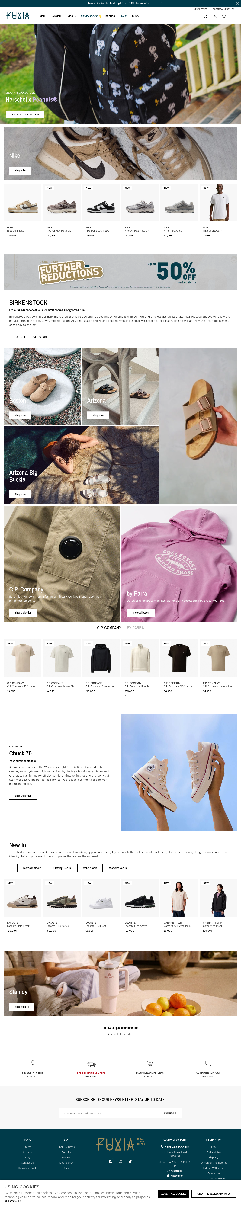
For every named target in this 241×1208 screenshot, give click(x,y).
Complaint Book (27, 1168)
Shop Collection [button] (23, 612)
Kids (70, 16)
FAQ (213, 1147)
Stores (27, 1147)
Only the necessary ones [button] (214, 1194)
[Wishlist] (224, 16)
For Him (66, 1152)
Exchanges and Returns (214, 1162)
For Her (66, 1157)
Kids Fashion (66, 1162)
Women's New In (118, 868)
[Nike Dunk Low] (22, 202)
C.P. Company (109, 627)
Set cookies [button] (13, 1201)
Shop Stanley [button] (22, 1007)
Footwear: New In (32, 868)
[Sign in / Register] (215, 16)
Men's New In (90, 868)
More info (33, 1076)
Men (42, 16)
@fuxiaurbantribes (126, 1027)
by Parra (135, 627)
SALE (124, 16)
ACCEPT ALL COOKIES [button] (173, 1194)
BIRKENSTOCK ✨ (91, 16)
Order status (214, 1152)
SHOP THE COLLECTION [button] (25, 114)
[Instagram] (120, 1161)
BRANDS (110, 16)
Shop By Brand (66, 1147)
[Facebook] (111, 1161)
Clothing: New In (62, 868)
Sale (66, 1168)
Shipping (214, 1157)
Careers (27, 1152)
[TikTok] (130, 1161)
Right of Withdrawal (213, 1168)
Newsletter (200, 9)
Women (56, 16)
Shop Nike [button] (20, 170)
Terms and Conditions (213, 1178)
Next (126, 696)
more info (91, 1076)
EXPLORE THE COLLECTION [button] (31, 337)
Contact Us (27, 1162)
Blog (135, 16)
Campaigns (213, 1173)
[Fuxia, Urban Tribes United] (17, 16)
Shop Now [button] (20, 415)
